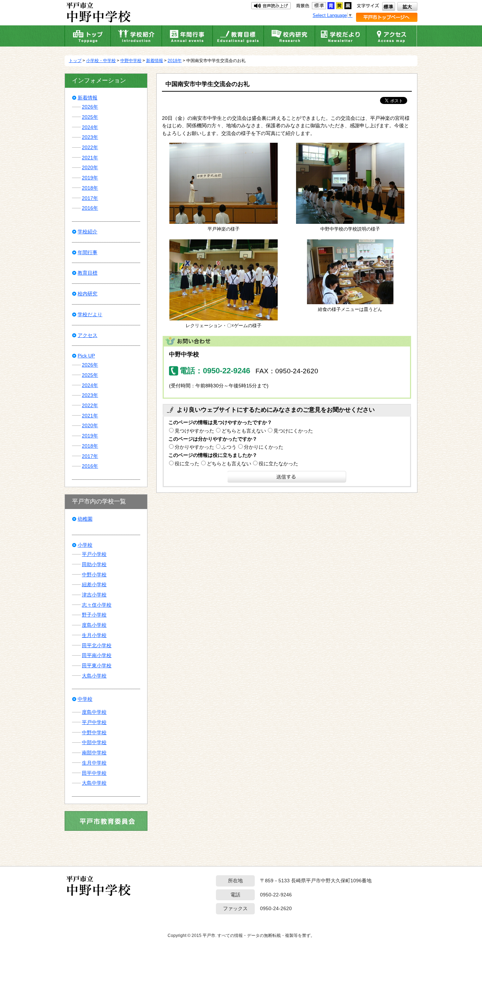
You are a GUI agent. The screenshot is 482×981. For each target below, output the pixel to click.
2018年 (175, 60)
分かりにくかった (263, 447)
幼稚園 (85, 519)
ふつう (229, 447)
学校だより (90, 314)
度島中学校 (94, 712)
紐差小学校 (94, 584)
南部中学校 (94, 752)
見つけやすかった (194, 431)
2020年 (90, 167)
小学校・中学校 (101, 60)
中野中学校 (130, 60)
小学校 (85, 545)
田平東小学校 (97, 665)
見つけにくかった (293, 431)
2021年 (90, 157)
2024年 (90, 127)
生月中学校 (94, 763)
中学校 (85, 699)
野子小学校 (94, 615)
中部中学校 (94, 742)
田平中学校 (94, 773)
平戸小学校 (94, 554)
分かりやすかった (194, 447)
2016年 (90, 208)
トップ (75, 60)
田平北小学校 (97, 645)
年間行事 (87, 252)
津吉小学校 (94, 594)
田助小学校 (94, 564)
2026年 (90, 107)
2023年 (90, 137)
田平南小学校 (97, 655)
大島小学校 (94, 676)
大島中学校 (94, 783)
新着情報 (154, 60)
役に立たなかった (278, 463)
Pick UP (86, 355)
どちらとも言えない (244, 431)
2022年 (90, 147)
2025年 (90, 117)
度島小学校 (94, 625)
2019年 (90, 177)
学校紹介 (87, 231)
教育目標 (87, 273)
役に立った (187, 463)
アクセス (87, 335)
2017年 (90, 198)
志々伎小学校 (97, 605)
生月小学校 (94, 635)
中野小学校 (94, 574)
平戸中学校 (94, 722)
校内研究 (87, 293)
